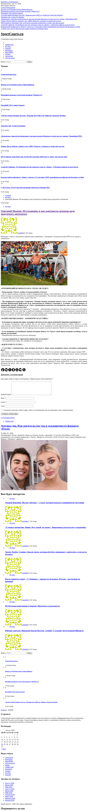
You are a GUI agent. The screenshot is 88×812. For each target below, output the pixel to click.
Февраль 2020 (10, 798)
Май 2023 (8, 787)
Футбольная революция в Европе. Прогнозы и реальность (32, 606)
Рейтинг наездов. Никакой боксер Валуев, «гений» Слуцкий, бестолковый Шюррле (44, 631)
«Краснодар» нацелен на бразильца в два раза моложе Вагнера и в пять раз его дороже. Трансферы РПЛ (39, 19)
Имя (3, 398)
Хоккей (8, 48)
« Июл (3, 749)
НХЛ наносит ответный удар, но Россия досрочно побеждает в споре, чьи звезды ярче (32, 23)
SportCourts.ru (12, 34)
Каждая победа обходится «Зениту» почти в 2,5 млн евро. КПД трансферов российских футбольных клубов (40, 27)
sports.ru (4, 710)
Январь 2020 (9, 800)
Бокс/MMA (9, 52)
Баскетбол (9, 50)
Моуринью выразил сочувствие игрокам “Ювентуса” (20, 11)
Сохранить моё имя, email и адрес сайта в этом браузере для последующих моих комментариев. (38, 410)
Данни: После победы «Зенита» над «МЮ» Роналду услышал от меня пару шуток (31, 21)
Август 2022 (9, 789)
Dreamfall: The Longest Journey (12, 13)
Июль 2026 (9, 785)
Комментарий (6, 394)
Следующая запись (8, 418)
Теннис (8, 54)
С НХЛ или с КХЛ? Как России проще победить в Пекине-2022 (24, 29)
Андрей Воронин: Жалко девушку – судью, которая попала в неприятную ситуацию (44, 503)
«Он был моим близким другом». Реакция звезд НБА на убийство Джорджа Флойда (32, 15)
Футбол (8, 46)
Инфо (7, 765)
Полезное (8, 769)
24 (2, 744)
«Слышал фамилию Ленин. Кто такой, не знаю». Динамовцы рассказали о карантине (45, 527)
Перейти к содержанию (9, 2)
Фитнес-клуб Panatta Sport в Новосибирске (16, 9)
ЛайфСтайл (9, 45)
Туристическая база (8, 7)
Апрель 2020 (9, 794)
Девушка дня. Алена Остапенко (12, 17)
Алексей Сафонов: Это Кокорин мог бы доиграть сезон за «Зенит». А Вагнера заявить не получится (37, 25)
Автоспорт (9, 56)
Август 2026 (9, 783)
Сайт (3, 406)
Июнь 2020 (9, 791)
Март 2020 (9, 796)
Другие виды (10, 58)
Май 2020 (8, 793)
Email (3, 402)
